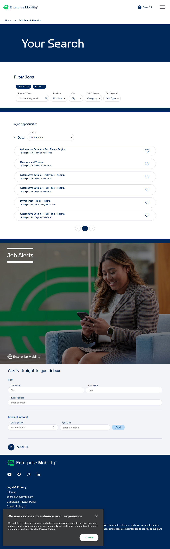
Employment (111, 93)
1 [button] (85, 228)
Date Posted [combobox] (36, 137)
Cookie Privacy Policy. (42, 529)
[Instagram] (29, 474)
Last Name (93, 385)
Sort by (33, 132)
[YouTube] (9, 474)
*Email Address (17, 398)
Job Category (93, 93)
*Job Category (16, 423)
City (73, 93)
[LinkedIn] (38, 474)
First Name (15, 385)
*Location (66, 423)
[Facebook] (19, 474)
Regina (38, 86)
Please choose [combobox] (18, 427)
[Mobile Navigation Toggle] (163, 7)
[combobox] (59, 98)
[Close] (96, 516)
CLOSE (89, 537)
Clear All (22, 86)
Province (57, 93)
